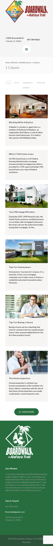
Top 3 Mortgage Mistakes (22, 212)
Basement (28, 83)
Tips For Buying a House (21, 322)
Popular (41, 83)
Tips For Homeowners (20, 267)
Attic (16, 83)
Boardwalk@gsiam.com (15, 512)
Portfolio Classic (25, 62)
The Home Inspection (19, 378)
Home (7, 62)
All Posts (14, 62)
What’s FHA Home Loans (21, 154)
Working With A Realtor (21, 122)
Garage (26, 88)
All (8, 83)
